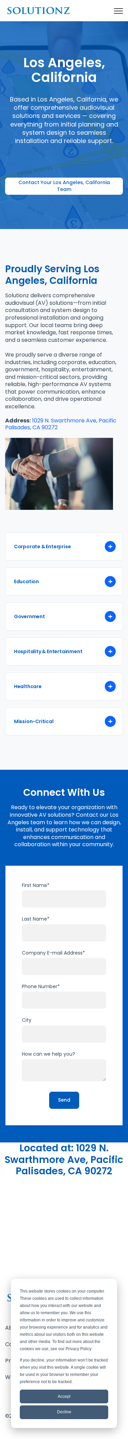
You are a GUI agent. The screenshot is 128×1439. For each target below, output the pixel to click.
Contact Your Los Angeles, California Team (64, 186)
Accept (64, 1396)
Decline (64, 1412)
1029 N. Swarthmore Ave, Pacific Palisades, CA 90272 (60, 424)
